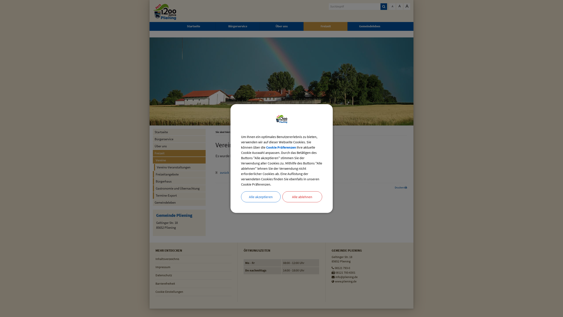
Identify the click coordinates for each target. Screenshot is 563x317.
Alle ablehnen (302, 197)
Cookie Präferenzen (281, 147)
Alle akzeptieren (261, 197)
